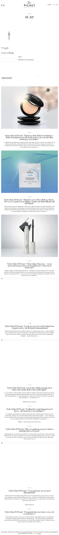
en (57, 4)
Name (20, 57)
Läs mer (39, 533)
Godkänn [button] (35, 533)
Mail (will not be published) (26, 60)
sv (54, 4)
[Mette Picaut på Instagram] (3, 5)
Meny (50, 4)
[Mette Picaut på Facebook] (1, 5)
